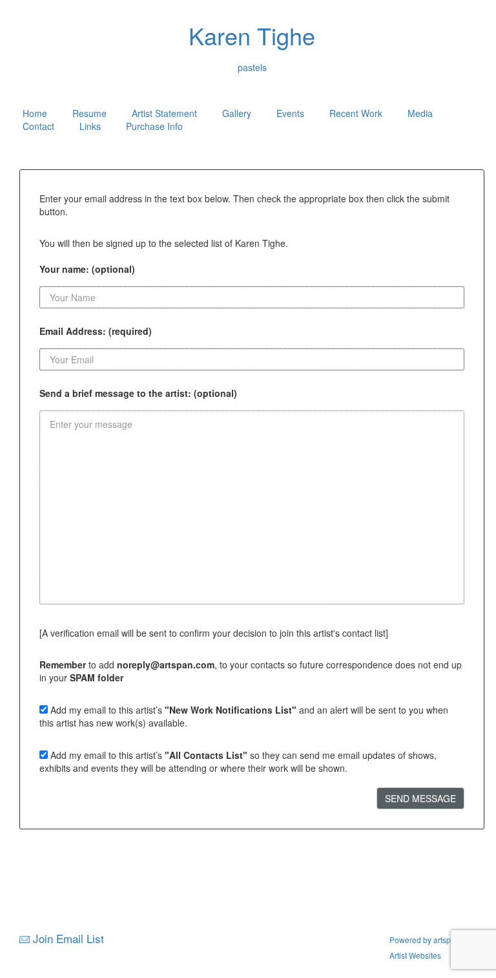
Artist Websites (415, 955)
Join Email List (68, 938)
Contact (38, 126)
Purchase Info (154, 126)
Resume (89, 113)
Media (420, 113)
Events (290, 113)
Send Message (420, 798)
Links (90, 126)
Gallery (236, 113)
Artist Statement (164, 113)
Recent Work (355, 113)
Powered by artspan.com (433, 939)
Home (35, 113)
